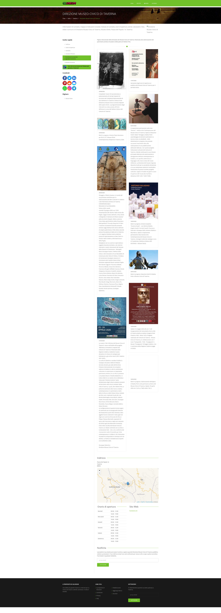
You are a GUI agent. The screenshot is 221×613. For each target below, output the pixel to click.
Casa (132, 3)
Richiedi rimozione (70, 62)
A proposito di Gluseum (100, 588)
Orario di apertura (70, 47)
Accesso (154, 3)
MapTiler (143, 502)
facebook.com (133, 511)
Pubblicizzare (117, 588)
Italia (69, 18)
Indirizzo (67, 44)
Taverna (75, 18)
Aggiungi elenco (117, 590)
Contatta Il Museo (70, 54)
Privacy (98, 595)
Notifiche (67, 50)
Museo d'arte (68, 98)
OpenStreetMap (149, 502)
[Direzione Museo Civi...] (128, 483)
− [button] (99, 473)
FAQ (97, 598)
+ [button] (99, 470)
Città (139, 3)
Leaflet (138, 502)
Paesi (146, 3)
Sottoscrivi (103, 564)
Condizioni (99, 592)
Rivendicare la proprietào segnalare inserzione (71, 58)
